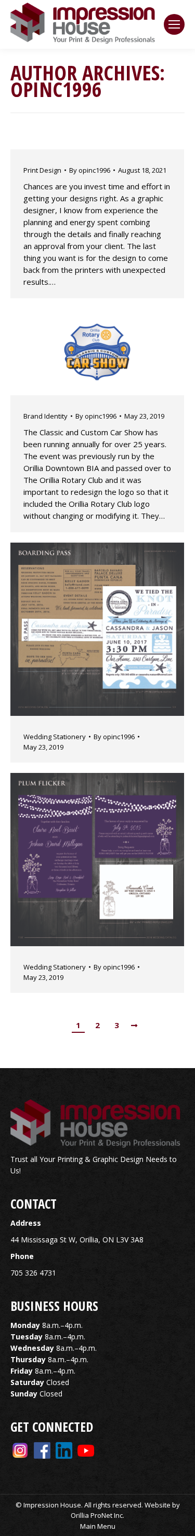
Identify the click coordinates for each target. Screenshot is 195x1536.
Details (111, 352)
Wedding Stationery (54, 736)
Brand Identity (45, 416)
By (89, 170)
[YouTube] (86, 1450)
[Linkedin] (64, 1450)
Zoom (83, 352)
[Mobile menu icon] (174, 24)
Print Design (42, 170)
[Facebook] (42, 1450)
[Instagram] (20, 1450)
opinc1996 (56, 89)
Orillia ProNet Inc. (97, 1515)
